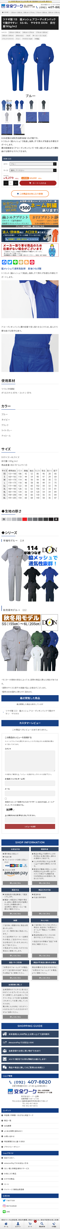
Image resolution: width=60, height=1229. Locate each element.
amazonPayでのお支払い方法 (16, 1163)
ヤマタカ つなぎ (27, 39)
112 (24, 610)
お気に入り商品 (10, 1173)
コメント (8, 748)
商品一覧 (7, 1120)
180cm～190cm (54, 12)
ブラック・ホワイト (8, 39)
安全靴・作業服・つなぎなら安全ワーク (18, 1115)
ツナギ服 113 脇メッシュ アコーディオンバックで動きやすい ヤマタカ (30, 712)
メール (7, 789)
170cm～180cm (41, 12)
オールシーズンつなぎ (39, 35)
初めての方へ (9, 1158)
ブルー (18, 39)
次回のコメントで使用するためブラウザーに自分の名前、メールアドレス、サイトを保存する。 (29, 803)
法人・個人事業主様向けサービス (16, 1168)
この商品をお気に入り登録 (31, 193)
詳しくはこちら (15, 883)
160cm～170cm (29, 12)
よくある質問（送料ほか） (13, 1131)
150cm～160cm (16, 12)
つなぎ (28, 35)
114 (22, 540)
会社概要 (7, 1126)
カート (6, 1184)
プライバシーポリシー (12, 1146)
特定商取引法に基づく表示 (14, 1141)
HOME (6, 12)
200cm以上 (20, 35)
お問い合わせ (9, 1136)
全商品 (37, 39)
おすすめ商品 (9, 1179)
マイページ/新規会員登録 (14, 1189)
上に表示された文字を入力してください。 (20, 815)
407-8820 (31, 1081)
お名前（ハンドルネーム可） (15, 779)
